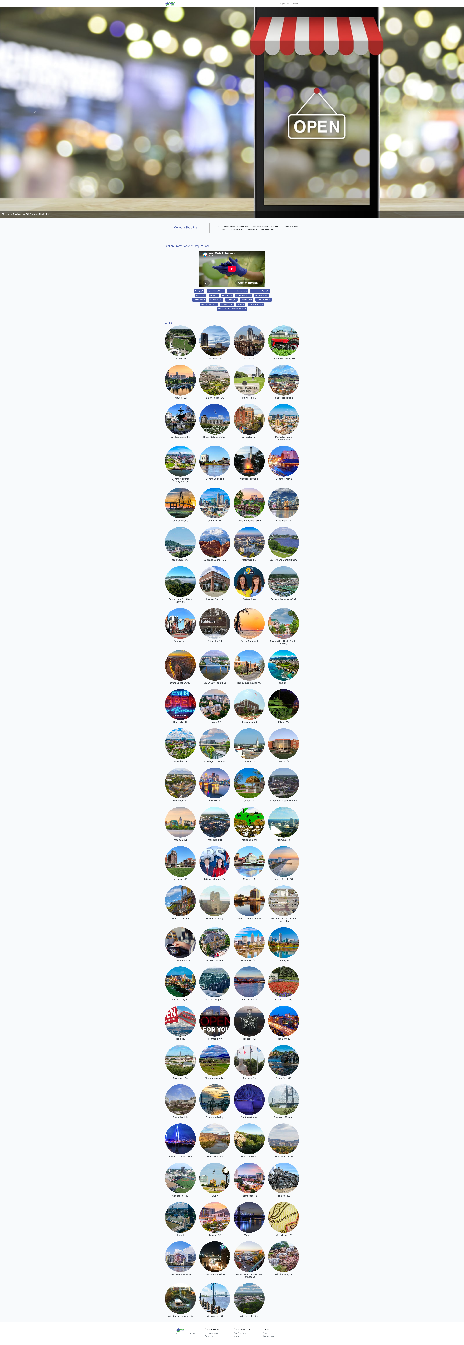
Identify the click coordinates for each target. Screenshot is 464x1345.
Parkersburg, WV (216, 300)
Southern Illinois (227, 304)
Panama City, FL (199, 300)
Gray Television (240, 1333)
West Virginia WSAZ (256, 304)
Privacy (266, 1333)
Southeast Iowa (246, 300)
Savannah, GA (231, 300)
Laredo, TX (214, 295)
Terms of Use (268, 1336)
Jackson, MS (200, 295)
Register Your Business (288, 4)
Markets (237, 1336)
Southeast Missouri (264, 300)
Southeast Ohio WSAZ (209, 304)
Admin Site (209, 1336)
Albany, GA (199, 291)
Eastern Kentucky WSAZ (260, 291)
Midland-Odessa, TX (243, 295)
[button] (35, 112)
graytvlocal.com (211, 1333)
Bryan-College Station (216, 291)
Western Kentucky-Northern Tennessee (232, 309)
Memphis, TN (227, 295)
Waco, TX (240, 304)
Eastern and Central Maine (237, 291)
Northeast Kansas (261, 295)
